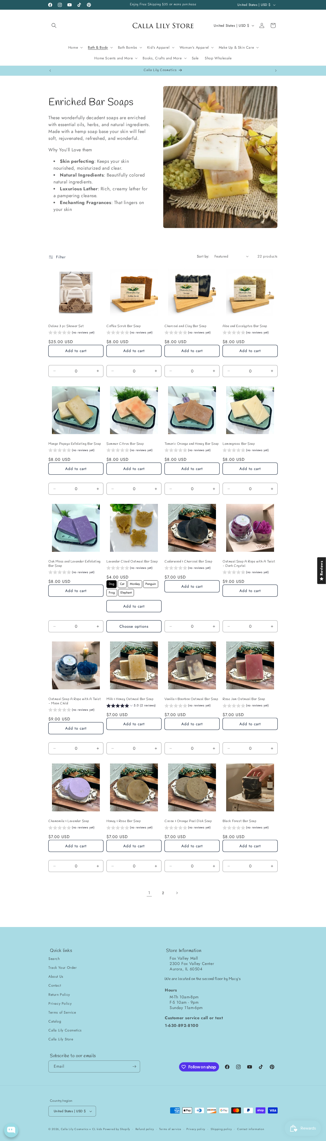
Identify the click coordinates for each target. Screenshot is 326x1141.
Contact (54, 985)
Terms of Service (62, 1012)
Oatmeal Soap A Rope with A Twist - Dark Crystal (249, 564)
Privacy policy (195, 1129)
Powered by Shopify (116, 1129)
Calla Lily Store (60, 1039)
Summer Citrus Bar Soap (125, 444)
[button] (54, 25)
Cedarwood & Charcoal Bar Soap (188, 562)
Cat (122, 583)
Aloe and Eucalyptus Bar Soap (245, 326)
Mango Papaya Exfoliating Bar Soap (74, 444)
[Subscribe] (134, 1066)
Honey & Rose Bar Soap (123, 821)
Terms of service (170, 1129)
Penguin (151, 583)
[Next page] (176, 892)
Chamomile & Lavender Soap (68, 821)
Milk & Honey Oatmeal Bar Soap (129, 699)
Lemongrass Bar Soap (239, 444)
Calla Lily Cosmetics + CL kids (81, 1129)
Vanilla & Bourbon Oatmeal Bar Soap (191, 699)
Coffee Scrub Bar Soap (123, 326)
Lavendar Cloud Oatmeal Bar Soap (132, 562)
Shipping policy (221, 1129)
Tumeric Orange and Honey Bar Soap (192, 444)
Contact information (250, 1129)
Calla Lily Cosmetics (65, 1030)
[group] (71, 333)
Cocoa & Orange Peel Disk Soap (188, 821)
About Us (55, 976)
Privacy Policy (60, 1003)
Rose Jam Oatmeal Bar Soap (244, 699)
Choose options (133, 626)
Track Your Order (62, 967)
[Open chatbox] (11, 1130)
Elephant (126, 592)
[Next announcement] (275, 70)
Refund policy (144, 1129)
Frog (111, 592)
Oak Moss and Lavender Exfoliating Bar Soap (74, 564)
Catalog (54, 1021)
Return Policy (59, 994)
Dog (111, 583)
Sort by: (203, 256)
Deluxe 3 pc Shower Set (66, 326)
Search (54, 958)
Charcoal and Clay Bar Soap (186, 326)
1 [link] (149, 893)
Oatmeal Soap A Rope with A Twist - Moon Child (74, 701)
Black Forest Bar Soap (239, 821)
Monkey (135, 583)
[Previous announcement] (50, 70)
